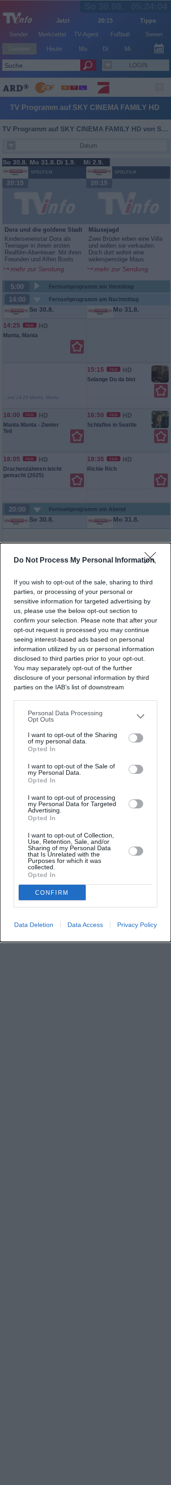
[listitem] (85, 716)
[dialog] (85, 742)
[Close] (153, 560)
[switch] (136, 737)
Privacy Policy (137, 924)
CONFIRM (52, 892)
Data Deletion (33, 924)
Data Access (85, 924)
